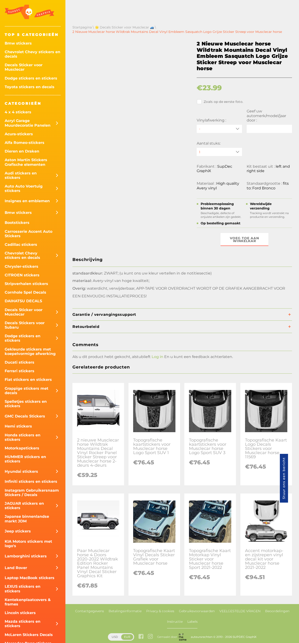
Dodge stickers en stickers (31, 78)
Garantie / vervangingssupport (104, 314)
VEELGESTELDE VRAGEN (239, 611)
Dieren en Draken (22, 151)
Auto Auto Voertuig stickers (24, 188)
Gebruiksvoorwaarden (197, 611)
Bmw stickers (18, 43)
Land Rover (16, 568)
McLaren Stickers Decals (29, 635)
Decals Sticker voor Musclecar (24, 67)
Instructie (175, 621)
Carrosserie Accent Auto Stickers (28, 233)
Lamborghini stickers (26, 556)
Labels (192, 621)
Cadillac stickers (21, 244)
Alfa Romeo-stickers (24, 142)
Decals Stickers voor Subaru (25, 325)
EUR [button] (127, 637)
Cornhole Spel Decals (25, 292)
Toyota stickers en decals (29, 87)
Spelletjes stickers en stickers (26, 403)
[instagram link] (150, 637)
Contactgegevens (89, 611)
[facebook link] (141, 637)
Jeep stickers (18, 531)
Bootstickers (17, 222)
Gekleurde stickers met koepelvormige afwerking (30, 351)
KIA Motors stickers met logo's (28, 543)
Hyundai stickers (21, 471)
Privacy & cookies (160, 611)
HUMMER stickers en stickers (25, 459)
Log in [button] (157, 357)
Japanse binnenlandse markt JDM (27, 518)
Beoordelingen (277, 611)
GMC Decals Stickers (25, 416)
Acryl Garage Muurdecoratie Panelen (27, 122)
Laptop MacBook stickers (29, 578)
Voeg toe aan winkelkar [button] (244, 239)
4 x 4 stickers (18, 112)
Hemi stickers (18, 426)
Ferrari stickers (19, 371)
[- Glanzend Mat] (219, 129)
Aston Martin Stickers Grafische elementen (26, 162)
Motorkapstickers (22, 448)
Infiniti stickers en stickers (31, 481)
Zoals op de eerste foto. (223, 102)
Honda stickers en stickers (22, 437)
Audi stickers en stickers (21, 175)
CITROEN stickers (22, 275)
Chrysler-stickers (21, 266)
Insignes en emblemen (27, 201)
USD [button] (115, 637)
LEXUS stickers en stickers (22, 588)
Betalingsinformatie (125, 611)
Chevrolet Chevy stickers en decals (32, 54)
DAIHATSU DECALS (23, 301)
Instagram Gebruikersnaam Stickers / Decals (32, 492)
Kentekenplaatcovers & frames (28, 602)
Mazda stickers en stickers (22, 623)
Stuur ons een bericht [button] (284, 478)
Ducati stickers (19, 362)
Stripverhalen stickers (26, 284)
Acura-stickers (19, 134)
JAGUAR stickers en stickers (24, 505)
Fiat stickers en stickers (28, 379)
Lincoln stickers (20, 613)
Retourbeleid (85, 326)
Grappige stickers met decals (26, 390)
